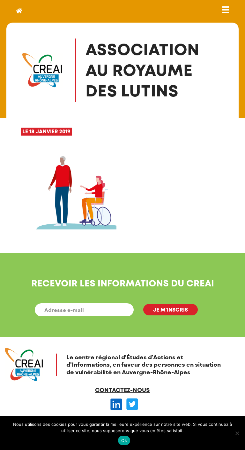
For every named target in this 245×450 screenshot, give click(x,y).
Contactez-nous (122, 389)
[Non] (237, 433)
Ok (124, 440)
